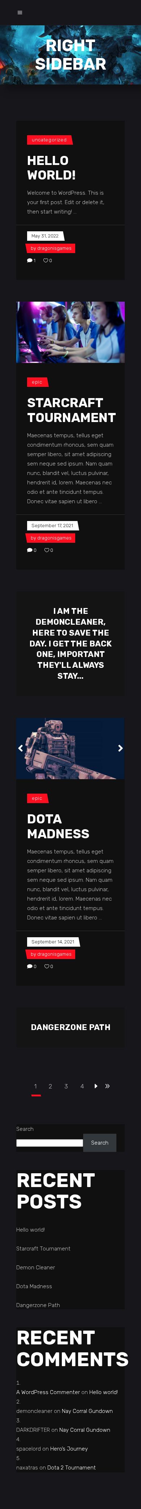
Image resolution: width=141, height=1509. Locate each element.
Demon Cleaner (35, 1267)
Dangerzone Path (71, 1027)
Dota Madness (58, 826)
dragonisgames (54, 248)
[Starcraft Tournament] (70, 332)
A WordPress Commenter (48, 1392)
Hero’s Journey (69, 1449)
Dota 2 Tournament (71, 1467)
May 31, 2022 (45, 236)
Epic (37, 382)
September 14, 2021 (52, 941)
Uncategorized (49, 139)
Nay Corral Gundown (87, 1411)
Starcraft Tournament (71, 410)
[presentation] (20, 748)
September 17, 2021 (52, 525)
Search (25, 1129)
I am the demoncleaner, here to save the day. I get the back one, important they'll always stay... (70, 643)
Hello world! (51, 168)
